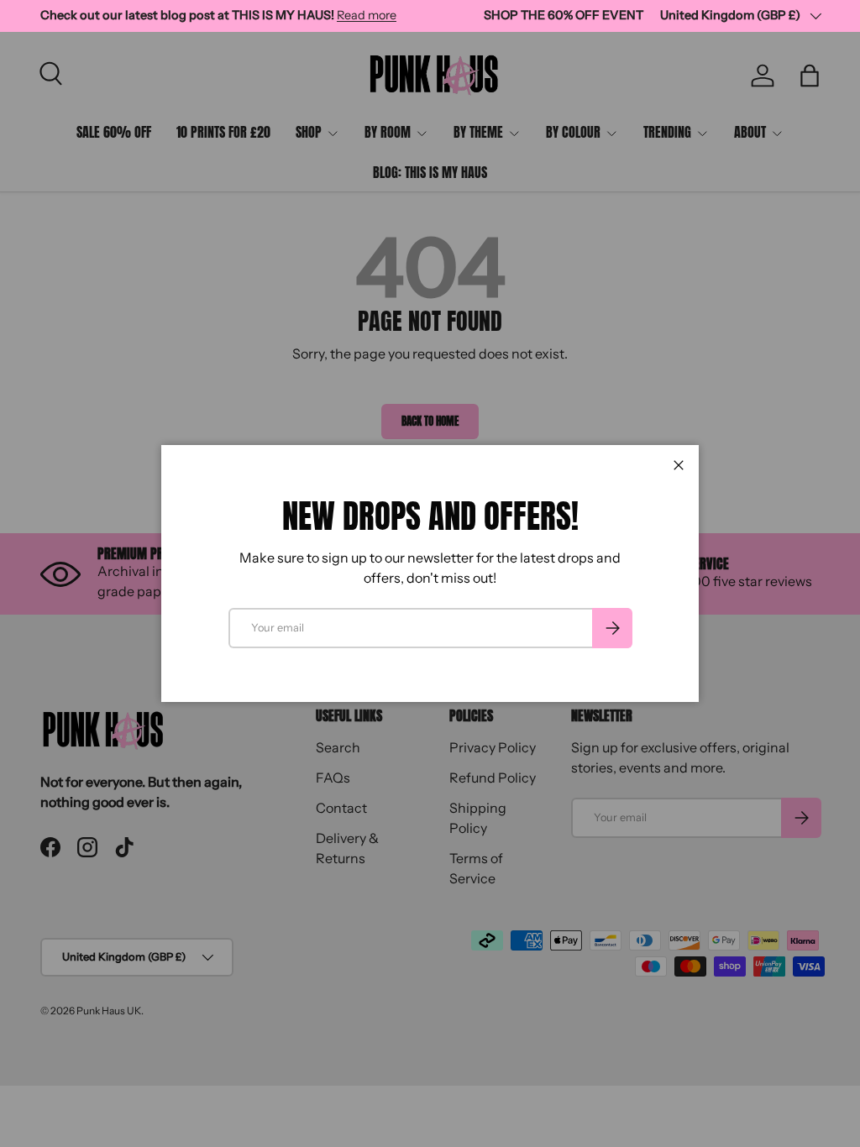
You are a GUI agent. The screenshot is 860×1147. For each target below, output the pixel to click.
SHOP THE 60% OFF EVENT (563, 15)
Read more (366, 15)
